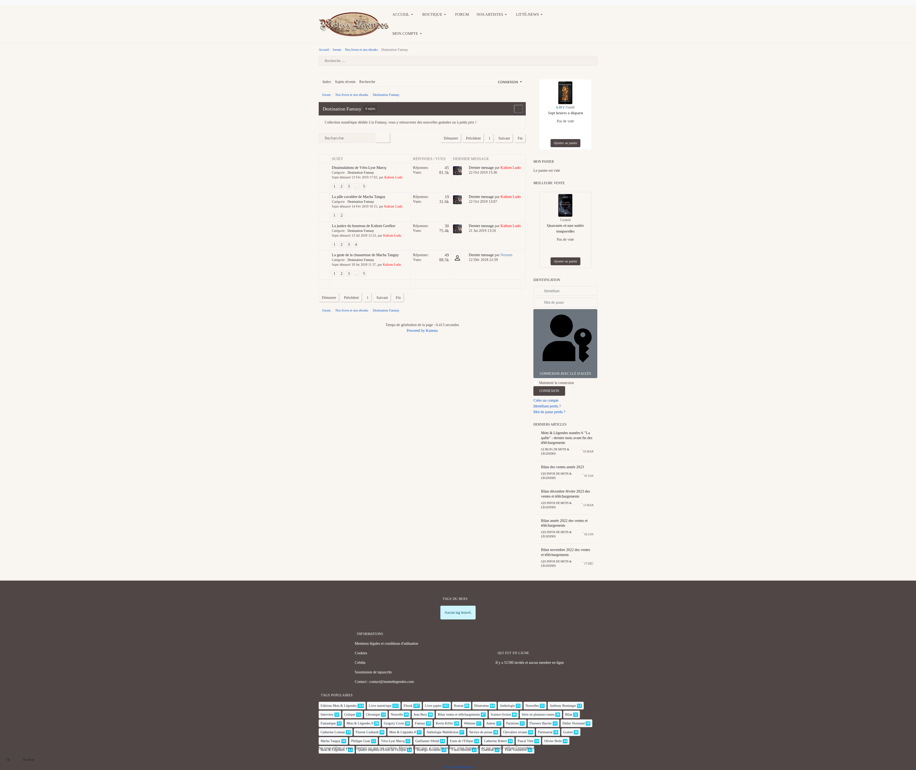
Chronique (373, 714)
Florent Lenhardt (367, 732)
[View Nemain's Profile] (457, 257)
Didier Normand (573, 723)
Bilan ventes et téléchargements (459, 714)
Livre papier (433, 706)
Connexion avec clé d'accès (565, 373)
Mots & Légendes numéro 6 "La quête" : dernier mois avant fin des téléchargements (566, 438)
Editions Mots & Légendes (339, 706)
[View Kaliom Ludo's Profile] (457, 170)
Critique (349, 714)
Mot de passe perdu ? (549, 412)
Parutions (512, 723)
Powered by (416, 330)
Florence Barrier (541, 723)
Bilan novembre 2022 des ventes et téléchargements (565, 552)
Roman (458, 706)
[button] (403, 14)
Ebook (408, 706)
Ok (8, 759)
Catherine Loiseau (333, 732)
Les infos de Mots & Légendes (556, 476)
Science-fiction (501, 714)
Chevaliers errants (515, 732)
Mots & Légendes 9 (360, 723)
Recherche (367, 82)
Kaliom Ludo (393, 177)
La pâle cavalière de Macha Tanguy (358, 197)
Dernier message (481, 168)
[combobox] (458, 61)
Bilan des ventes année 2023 (562, 467)
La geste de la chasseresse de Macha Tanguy (365, 255)
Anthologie (507, 706)
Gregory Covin (394, 723)
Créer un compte (545, 400)
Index (327, 82)
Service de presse (480, 732)
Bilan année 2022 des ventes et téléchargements (564, 523)
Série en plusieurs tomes (538, 714)
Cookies (361, 653)
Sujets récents (345, 82)
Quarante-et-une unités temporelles (565, 228)
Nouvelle (397, 714)
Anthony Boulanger (563, 706)
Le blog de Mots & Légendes (555, 451)
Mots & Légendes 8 (402, 732)
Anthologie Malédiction (442, 732)
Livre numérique (380, 706)
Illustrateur (481, 706)
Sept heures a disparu (565, 113)
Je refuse (29, 759)
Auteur (490, 723)
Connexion (549, 391)
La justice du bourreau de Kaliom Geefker (363, 226)
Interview (327, 714)
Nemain (506, 255)
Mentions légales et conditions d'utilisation (386, 643)
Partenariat (545, 732)
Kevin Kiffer (444, 723)
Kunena (432, 330)
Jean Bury (420, 714)
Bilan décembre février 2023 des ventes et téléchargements (565, 493)
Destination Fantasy (342, 108)
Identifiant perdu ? (547, 406)
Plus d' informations (458, 767)
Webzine (469, 723)
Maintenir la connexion (556, 383)
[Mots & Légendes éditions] (354, 24)
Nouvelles (532, 706)
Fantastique (328, 723)
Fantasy (420, 723)
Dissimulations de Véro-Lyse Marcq (359, 168)
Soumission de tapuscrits (373, 672)
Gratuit (568, 732)
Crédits (360, 663)
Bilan (568, 714)
